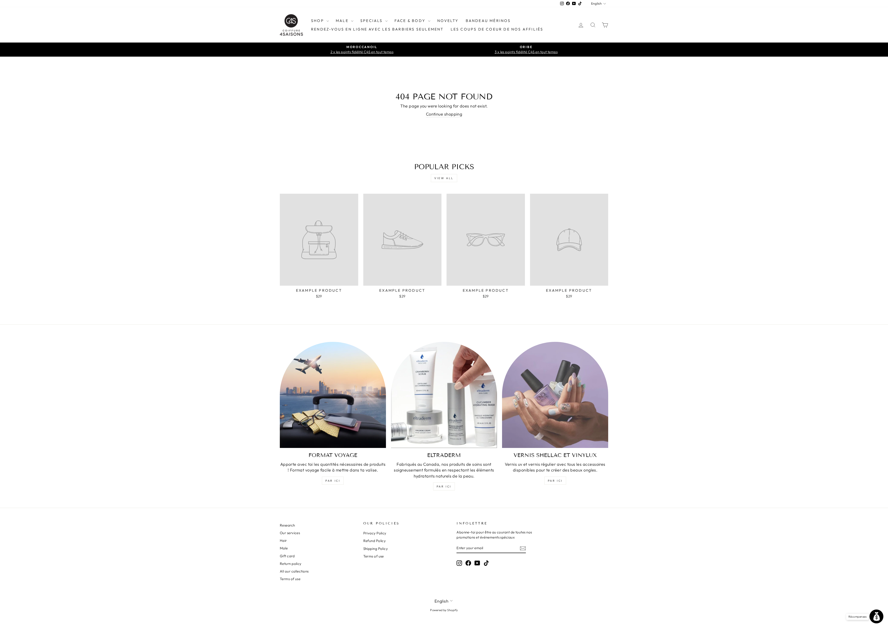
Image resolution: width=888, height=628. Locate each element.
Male (343, 20)
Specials (372, 20)
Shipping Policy (375, 548)
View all (444, 178)
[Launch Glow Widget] (876, 616)
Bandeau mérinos (488, 20)
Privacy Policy (374, 533)
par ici (332, 480)
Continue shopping (444, 114)
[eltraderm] (444, 395)
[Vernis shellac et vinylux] (555, 395)
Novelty (448, 20)
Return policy (291, 563)
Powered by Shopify (444, 610)
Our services (290, 533)
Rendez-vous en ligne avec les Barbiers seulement (377, 29)
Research (287, 525)
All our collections (294, 571)
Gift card (287, 556)
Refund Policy (374, 541)
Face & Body (411, 20)
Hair (283, 540)
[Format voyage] (333, 395)
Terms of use (290, 579)
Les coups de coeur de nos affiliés (497, 29)
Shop (318, 20)
